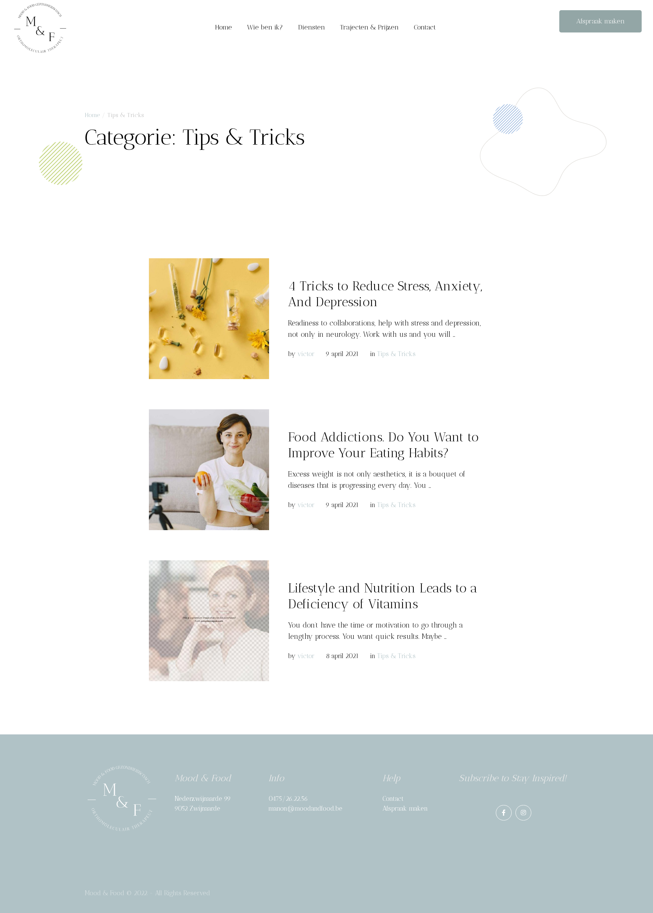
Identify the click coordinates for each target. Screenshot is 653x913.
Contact (425, 27)
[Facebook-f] (504, 813)
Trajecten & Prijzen (369, 27)
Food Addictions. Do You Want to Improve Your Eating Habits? (383, 445)
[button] (600, 21)
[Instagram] (523, 813)
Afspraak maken (405, 808)
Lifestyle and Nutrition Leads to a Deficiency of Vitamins (382, 596)
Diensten (311, 27)
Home (223, 27)
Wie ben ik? (265, 27)
